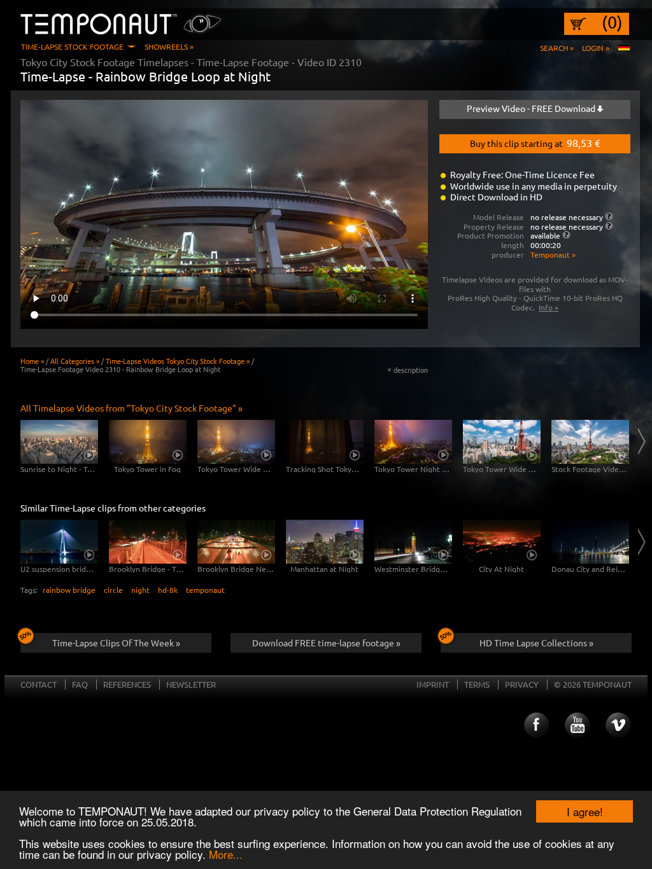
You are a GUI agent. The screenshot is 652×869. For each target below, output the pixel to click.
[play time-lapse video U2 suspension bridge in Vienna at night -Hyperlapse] (59, 542)
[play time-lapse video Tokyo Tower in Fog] (148, 442)
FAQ (80, 684)
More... (226, 854)
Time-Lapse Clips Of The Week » (116, 642)
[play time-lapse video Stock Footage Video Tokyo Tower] (590, 442)
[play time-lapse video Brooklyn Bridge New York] (236, 542)
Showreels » (169, 46)
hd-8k (168, 590)
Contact (38, 684)
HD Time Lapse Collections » (536, 642)
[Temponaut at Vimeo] (618, 725)
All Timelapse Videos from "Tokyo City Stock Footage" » (131, 408)
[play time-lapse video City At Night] (502, 542)
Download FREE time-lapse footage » (326, 642)
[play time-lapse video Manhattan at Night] (325, 542)
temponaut (205, 590)
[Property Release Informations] (609, 226)
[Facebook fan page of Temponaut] (535, 725)
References (127, 684)
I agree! (585, 811)
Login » (595, 48)
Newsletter (191, 684)
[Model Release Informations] (609, 216)
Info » (548, 307)
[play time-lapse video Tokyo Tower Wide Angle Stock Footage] (502, 442)
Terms (477, 684)
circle (113, 590)
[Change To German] (624, 48)
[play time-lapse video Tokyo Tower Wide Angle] (236, 442)
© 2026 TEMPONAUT (593, 684)
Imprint (432, 684)
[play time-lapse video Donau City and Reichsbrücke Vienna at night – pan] (590, 542)
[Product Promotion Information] (566, 235)
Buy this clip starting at (535, 142)
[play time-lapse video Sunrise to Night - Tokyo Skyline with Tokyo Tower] (59, 442)
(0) (612, 22)
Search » (557, 48)
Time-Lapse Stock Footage (72, 46)
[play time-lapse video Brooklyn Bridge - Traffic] (148, 542)
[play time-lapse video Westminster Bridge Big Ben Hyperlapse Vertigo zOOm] (413, 542)
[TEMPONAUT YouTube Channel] (576, 725)
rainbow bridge (69, 590)
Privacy (522, 684)
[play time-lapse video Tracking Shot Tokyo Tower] (325, 442)
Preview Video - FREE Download (532, 108)
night (140, 590)
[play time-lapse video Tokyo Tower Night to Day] (413, 442)
